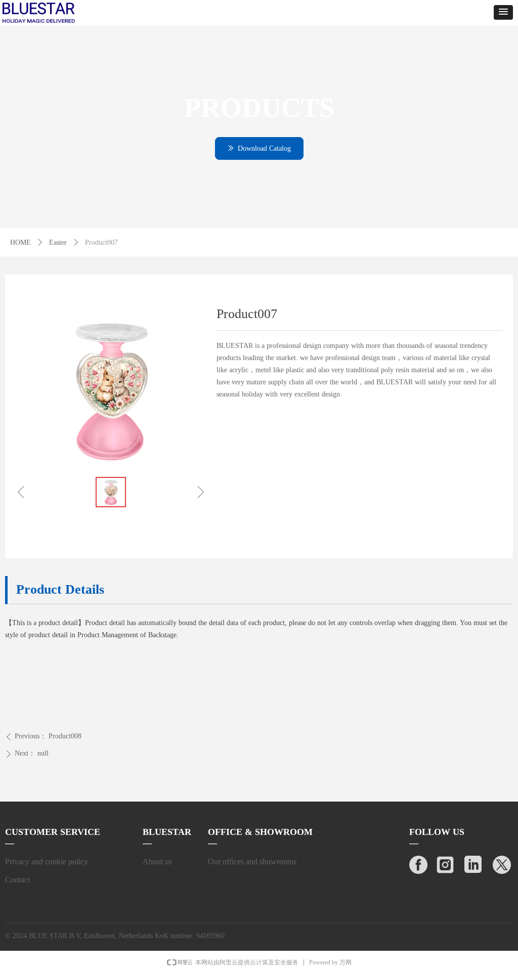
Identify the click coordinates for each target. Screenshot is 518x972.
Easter (58, 242)
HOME (20, 242)
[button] (503, 12)
